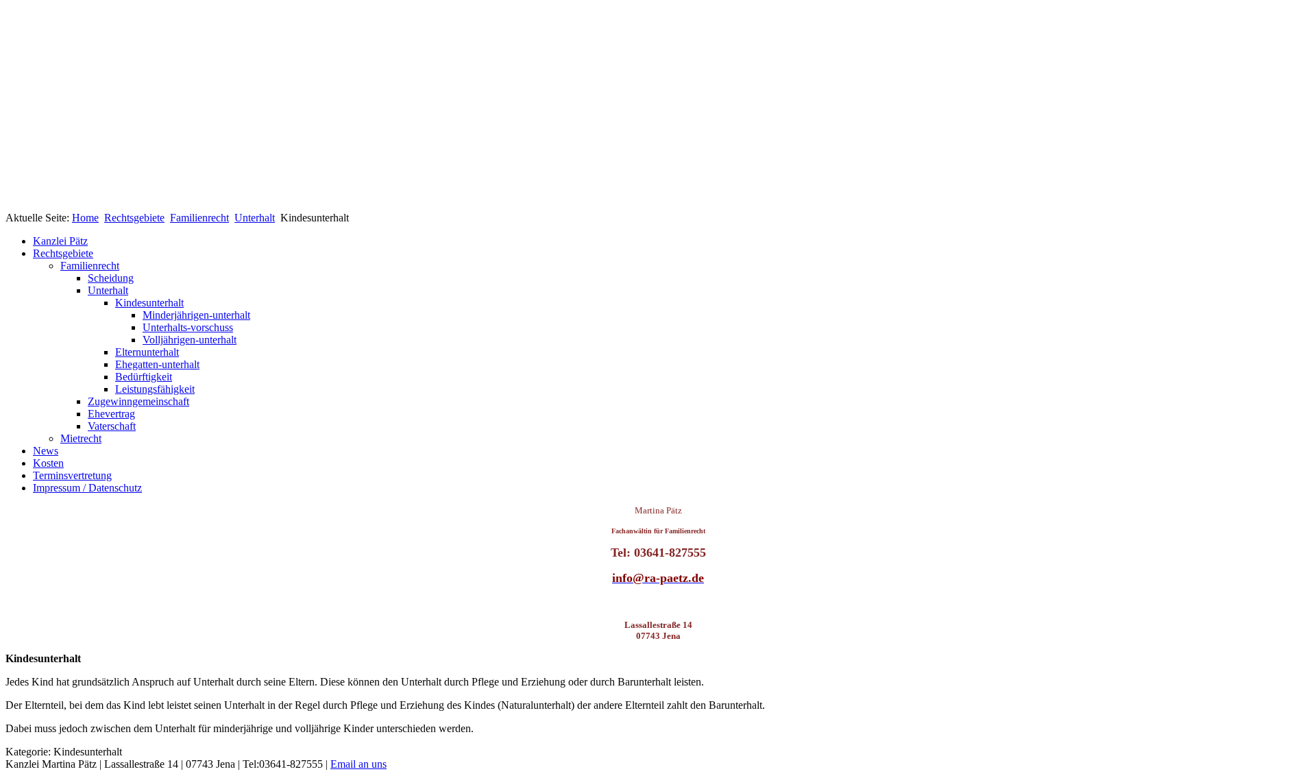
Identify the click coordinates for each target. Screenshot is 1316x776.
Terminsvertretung (72, 475)
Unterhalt (254, 217)
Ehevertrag (111, 414)
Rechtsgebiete (134, 217)
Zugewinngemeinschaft (138, 401)
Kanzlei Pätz (60, 241)
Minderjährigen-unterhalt (196, 315)
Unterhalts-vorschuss (188, 327)
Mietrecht (80, 438)
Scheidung (111, 278)
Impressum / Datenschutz (87, 488)
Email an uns (358, 764)
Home (85, 217)
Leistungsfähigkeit (155, 389)
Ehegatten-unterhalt (157, 364)
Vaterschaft (112, 426)
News (45, 451)
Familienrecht (199, 217)
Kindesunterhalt (149, 302)
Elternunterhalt (147, 352)
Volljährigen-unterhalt (189, 339)
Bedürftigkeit (143, 377)
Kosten (48, 463)
